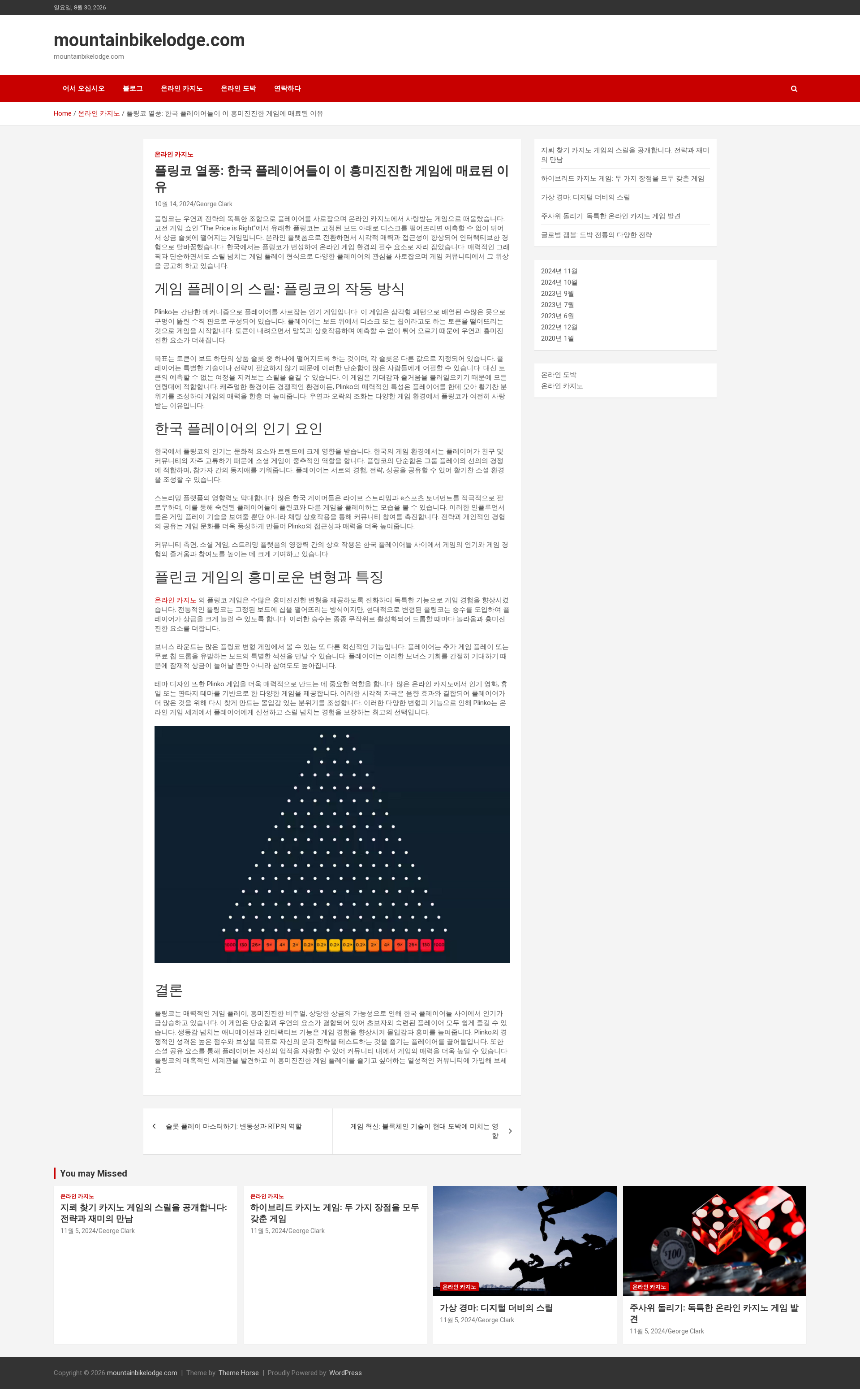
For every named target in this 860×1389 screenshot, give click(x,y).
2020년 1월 (557, 338)
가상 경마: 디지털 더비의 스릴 (585, 197)
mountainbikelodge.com (149, 40)
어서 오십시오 (84, 88)
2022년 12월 (559, 327)
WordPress (345, 1373)
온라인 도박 (238, 88)
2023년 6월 (557, 316)
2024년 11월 (559, 271)
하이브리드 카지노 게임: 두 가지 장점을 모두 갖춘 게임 (623, 178)
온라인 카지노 (182, 88)
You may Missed (93, 1173)
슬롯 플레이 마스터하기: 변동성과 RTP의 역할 (234, 1126)
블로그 (133, 88)
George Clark (214, 204)
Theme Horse (239, 1373)
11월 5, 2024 (78, 1230)
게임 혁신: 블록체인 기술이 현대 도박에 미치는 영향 (424, 1131)
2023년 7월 (557, 305)
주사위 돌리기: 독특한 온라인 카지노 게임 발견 (611, 216)
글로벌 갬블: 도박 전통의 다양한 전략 (596, 235)
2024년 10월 (559, 282)
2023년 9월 (557, 294)
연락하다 (287, 88)
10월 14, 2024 (174, 204)
